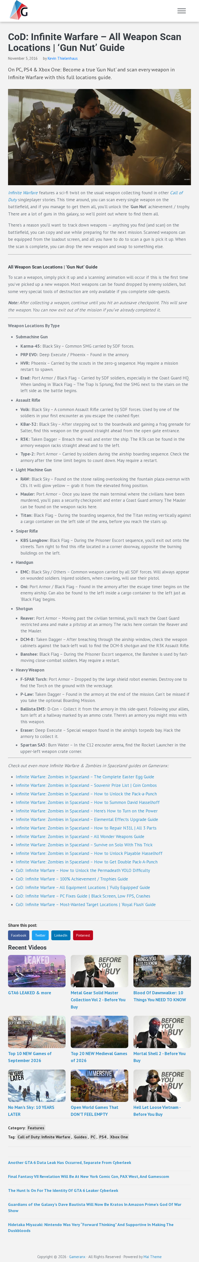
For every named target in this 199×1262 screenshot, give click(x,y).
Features (36, 1127)
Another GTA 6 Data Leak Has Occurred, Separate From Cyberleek (69, 1162)
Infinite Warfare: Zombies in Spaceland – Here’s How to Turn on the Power (87, 811)
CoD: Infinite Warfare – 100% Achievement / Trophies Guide (72, 879)
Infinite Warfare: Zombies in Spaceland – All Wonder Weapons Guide (80, 836)
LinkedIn (60, 935)
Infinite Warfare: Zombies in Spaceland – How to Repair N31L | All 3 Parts (86, 828)
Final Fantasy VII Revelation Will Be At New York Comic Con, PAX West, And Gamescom (88, 1176)
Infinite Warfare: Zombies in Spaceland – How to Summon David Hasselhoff (88, 802)
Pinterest (83, 935)
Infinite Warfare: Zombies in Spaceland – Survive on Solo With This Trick (84, 845)
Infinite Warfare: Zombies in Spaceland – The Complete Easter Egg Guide (85, 777)
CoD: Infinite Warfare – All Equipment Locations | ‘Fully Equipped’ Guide (83, 887)
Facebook (18, 935)
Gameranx (77, 1256)
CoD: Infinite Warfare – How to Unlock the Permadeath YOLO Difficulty (83, 870)
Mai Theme (153, 1256)
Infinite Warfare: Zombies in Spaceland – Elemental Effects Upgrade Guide (87, 819)
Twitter (40, 935)
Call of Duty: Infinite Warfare (44, 1136)
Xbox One (119, 1136)
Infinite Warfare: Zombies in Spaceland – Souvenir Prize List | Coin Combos (86, 785)
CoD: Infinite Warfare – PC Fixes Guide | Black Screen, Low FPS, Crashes (83, 896)
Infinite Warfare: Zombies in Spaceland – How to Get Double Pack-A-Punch (87, 862)
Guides (80, 1136)
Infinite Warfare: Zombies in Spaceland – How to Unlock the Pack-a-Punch (86, 794)
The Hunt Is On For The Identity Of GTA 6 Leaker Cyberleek (63, 1190)
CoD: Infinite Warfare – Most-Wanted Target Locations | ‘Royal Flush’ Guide (86, 904)
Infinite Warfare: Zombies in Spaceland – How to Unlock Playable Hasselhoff (89, 853)
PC (93, 1136)
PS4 (102, 1136)
